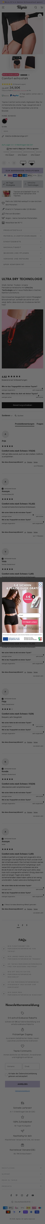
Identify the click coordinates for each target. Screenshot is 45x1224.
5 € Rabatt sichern (30, 622)
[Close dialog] (40, 584)
